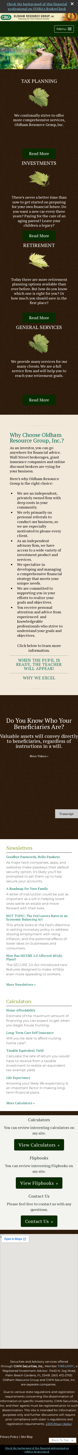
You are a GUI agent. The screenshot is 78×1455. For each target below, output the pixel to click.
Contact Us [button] (37, 1221)
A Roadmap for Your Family (27, 888)
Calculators (18, 1001)
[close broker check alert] (72, 3)
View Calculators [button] (37, 1145)
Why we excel (39, 678)
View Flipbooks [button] (37, 1183)
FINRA (62, 1366)
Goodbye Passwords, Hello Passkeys (33, 857)
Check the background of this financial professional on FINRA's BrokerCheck (37, 6)
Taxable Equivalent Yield (24, 1050)
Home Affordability (20, 1010)
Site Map (27, 1437)
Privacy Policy (9, 1437)
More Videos (39, 756)
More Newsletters (21, 984)
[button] (64, 29)
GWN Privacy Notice (59, 1424)
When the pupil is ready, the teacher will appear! (39, 664)
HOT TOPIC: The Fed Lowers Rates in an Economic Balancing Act (37, 917)
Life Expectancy (18, 1077)
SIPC (71, 1366)
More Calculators (20, 1103)
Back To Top (60, 1440)
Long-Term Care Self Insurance (30, 1032)
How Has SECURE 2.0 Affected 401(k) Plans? (34, 957)
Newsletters (19, 848)
